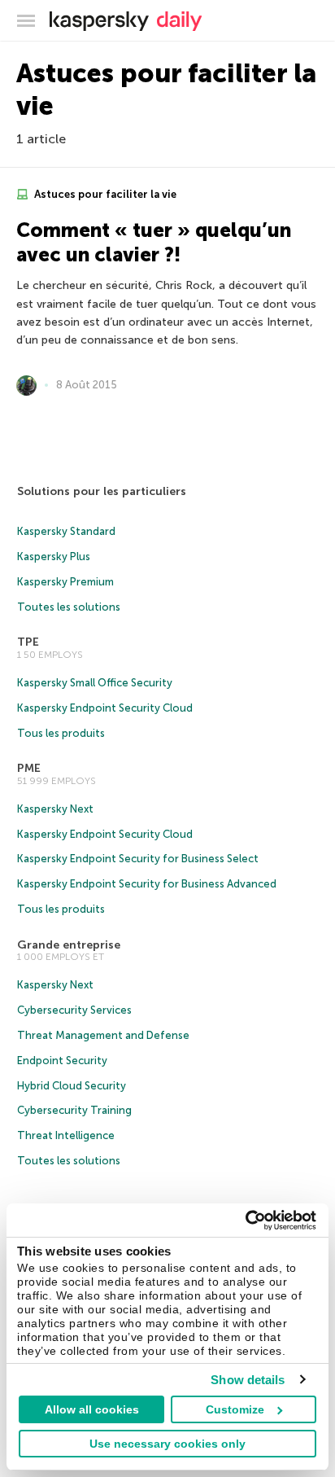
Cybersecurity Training (74, 1110)
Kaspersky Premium (65, 582)
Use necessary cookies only (167, 1443)
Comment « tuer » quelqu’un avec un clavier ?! (153, 242)
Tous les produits (61, 733)
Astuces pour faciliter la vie (104, 194)
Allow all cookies (92, 1409)
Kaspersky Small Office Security (94, 683)
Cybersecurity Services (74, 1010)
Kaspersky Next (55, 809)
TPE (28, 642)
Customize (235, 1409)
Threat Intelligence (66, 1135)
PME (29, 768)
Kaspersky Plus (53, 556)
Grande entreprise (68, 945)
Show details (248, 1380)
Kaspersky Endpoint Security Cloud (105, 708)
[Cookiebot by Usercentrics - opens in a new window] (245, 1220)
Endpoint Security (62, 1060)
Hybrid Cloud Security (71, 1086)
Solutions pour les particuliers (101, 491)
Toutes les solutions (68, 607)
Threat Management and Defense (103, 1035)
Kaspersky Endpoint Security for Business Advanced (146, 884)
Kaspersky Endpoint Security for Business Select (138, 858)
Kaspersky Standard (66, 531)
